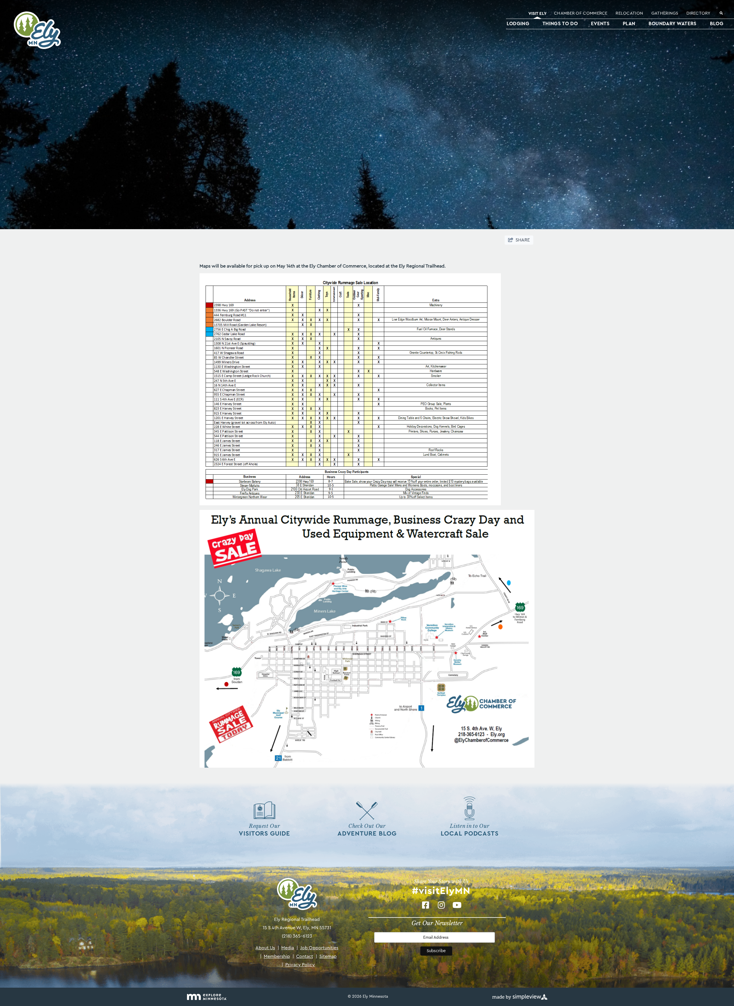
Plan (629, 23)
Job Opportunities (317, 948)
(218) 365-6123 (297, 936)
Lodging (518, 23)
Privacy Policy (298, 964)
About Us (265, 948)
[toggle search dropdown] (721, 14)
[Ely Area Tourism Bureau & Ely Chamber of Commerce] (35, 30)
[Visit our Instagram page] (441, 905)
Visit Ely (537, 13)
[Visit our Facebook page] (426, 905)
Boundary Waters (673, 23)
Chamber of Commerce (581, 13)
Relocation (629, 13)
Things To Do (560, 23)
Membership (275, 956)
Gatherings (664, 13)
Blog (716, 23)
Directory (698, 13)
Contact (302, 956)
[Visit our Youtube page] (457, 905)
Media (286, 948)
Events (600, 23)
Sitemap (326, 956)
